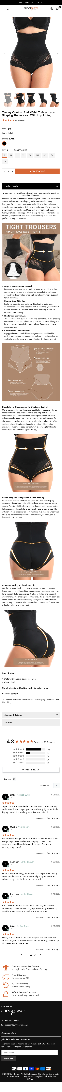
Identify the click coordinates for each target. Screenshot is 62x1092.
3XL (37, 155)
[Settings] (51, 9)
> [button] (40, 954)
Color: (8, 139)
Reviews (8, 722)
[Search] (8, 9)
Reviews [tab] (7, 779)
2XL (30, 155)
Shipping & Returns (13, 715)
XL (23, 155)
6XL (5, 161)
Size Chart (22, 150)
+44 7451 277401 (12, 1020)
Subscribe (8, 1058)
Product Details (11, 186)
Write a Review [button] (32, 769)
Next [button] (58, 54)
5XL (52, 155)
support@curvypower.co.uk (16, 1024)
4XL (45, 155)
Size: (14, 150)
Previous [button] (4, 54)
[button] (53, 818)
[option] (31, 53)
